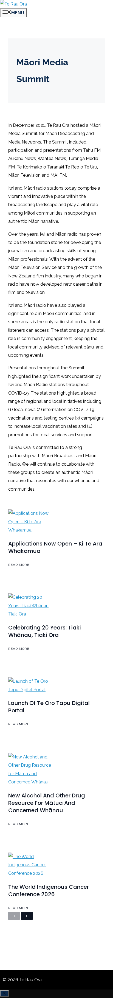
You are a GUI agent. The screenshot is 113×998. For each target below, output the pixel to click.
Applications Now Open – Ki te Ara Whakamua (55, 547)
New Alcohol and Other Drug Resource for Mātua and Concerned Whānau (46, 803)
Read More (18, 565)
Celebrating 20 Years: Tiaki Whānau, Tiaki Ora (44, 631)
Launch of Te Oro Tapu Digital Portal (49, 706)
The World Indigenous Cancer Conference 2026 (48, 890)
